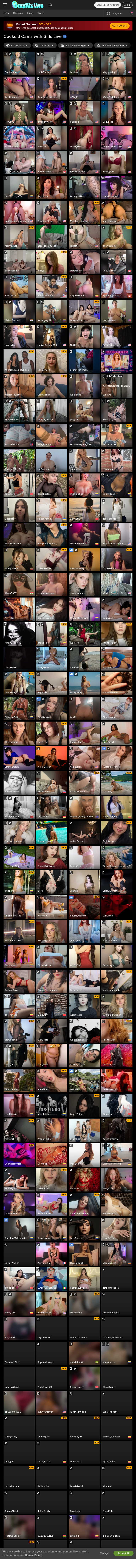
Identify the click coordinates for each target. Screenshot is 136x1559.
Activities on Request (113, 45)
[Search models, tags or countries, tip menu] (131, 13)
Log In (127, 5)
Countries (45, 45)
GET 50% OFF (119, 26)
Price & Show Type (76, 45)
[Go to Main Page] (27, 5)
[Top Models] (50, 5)
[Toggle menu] (5, 5)
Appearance (17, 45)
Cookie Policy (33, 1555)
